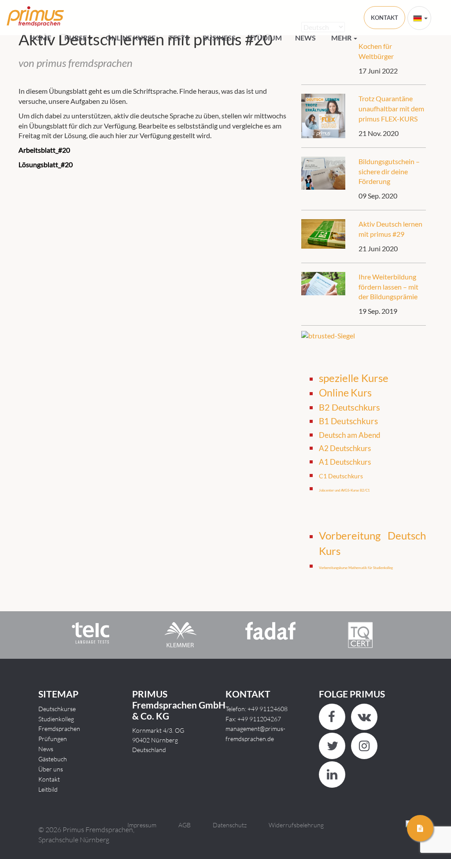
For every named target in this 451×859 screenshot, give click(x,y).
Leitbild (48, 789)
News (305, 37)
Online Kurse (130, 37)
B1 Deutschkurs (348, 421)
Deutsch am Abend (350, 435)
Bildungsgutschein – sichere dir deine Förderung (389, 171)
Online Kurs (345, 392)
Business (219, 37)
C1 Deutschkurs (341, 476)
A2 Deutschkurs (345, 448)
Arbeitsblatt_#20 (44, 150)
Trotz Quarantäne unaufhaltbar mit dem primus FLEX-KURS (391, 108)
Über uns (50, 769)
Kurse (76, 37)
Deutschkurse (57, 708)
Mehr (342, 37)
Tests (179, 37)
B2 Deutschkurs (349, 407)
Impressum (141, 825)
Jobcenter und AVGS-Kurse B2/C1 (344, 490)
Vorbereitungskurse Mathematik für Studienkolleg (356, 567)
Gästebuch (52, 759)
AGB (184, 825)
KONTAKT (384, 17)
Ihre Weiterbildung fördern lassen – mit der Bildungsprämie (388, 286)
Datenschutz (230, 825)
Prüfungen (52, 738)
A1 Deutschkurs (345, 461)
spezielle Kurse (353, 377)
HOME (40, 37)
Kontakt (49, 779)
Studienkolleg (56, 719)
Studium (265, 37)
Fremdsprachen (59, 728)
